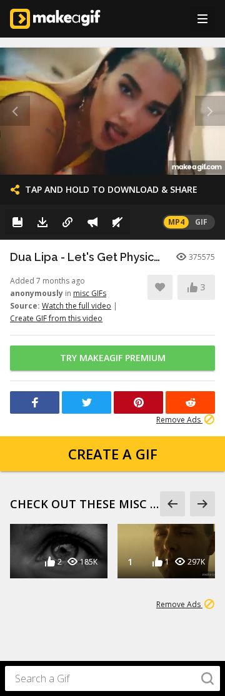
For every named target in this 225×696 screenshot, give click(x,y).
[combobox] (112, 678)
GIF (201, 222)
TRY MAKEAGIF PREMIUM (113, 358)
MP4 (176, 222)
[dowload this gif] (42, 222)
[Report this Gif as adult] (92, 222)
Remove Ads (179, 419)
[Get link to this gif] (67, 222)
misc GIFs (89, 293)
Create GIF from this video (56, 318)
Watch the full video (76, 305)
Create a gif (113, 453)
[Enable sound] (117, 222)
